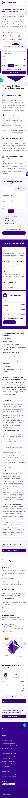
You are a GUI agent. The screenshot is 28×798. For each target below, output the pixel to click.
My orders (22, 2)
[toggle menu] (25, 2)
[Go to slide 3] (14, 696)
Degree (4, 681)
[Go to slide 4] (15, 696)
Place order (14, 72)
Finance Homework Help (7, 748)
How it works (5, 731)
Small (11, 65)
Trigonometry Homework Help (9, 753)
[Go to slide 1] (12, 696)
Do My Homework (6, 771)
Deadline (4, 56)
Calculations (20, 46)
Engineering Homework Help (8, 743)
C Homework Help (6, 758)
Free (22, 300)
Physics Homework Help (7, 764)
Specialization (6, 688)
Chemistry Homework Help (8, 751)
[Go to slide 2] (13, 696)
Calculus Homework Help (8, 738)
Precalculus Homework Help (8, 756)
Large (23, 65)
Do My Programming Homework (9, 776)
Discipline (4, 50)
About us (4, 728)
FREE (20, 318)
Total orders (6, 685)
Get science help (13, 550)
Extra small (5, 65)
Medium (17, 65)
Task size (4, 62)
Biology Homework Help (7, 769)
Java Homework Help (6, 766)
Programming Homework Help (9, 774)
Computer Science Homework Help (10, 746)
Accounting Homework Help (8, 761)
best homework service (17, 132)
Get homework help (14, 701)
